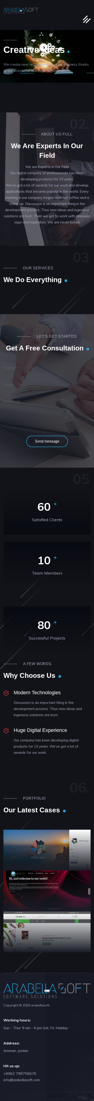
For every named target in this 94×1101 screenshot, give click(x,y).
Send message (47, 441)
